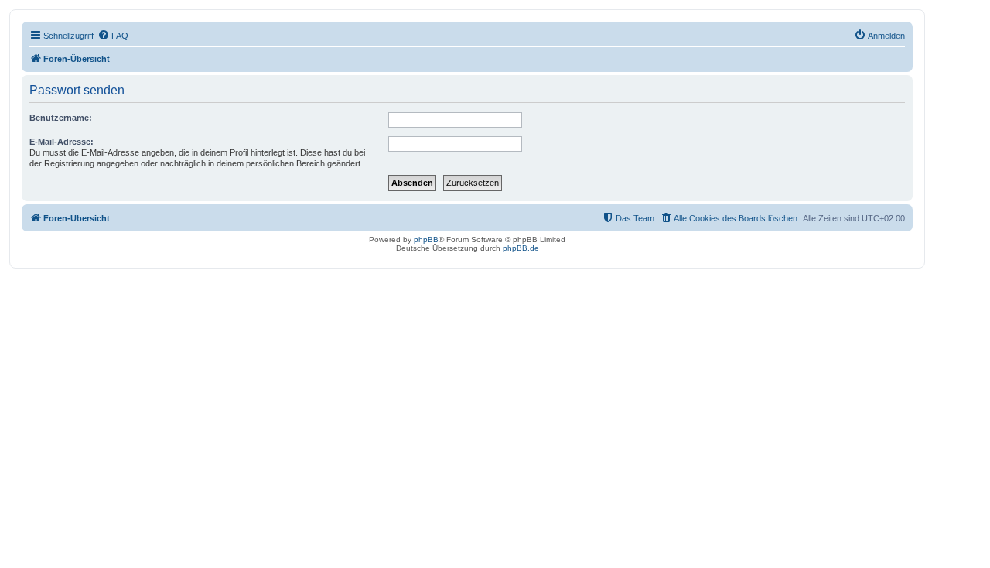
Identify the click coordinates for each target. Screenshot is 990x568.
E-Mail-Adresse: (61, 141)
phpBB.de (521, 248)
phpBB (426, 239)
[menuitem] (112, 35)
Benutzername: (60, 117)
